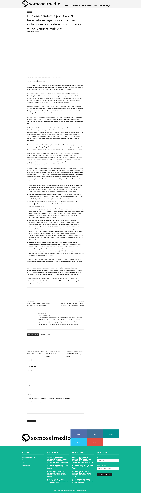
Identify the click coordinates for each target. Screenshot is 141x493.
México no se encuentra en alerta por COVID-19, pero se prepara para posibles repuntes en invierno (35, 353)
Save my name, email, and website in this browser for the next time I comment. (50, 398)
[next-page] (31, 360)
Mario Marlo (31, 31)
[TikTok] (45, 327)
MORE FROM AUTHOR (45, 334)
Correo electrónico (102, 465)
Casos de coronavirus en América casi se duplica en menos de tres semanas (38, 304)
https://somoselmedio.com (44, 315)
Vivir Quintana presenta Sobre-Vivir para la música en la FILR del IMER (57, 480)
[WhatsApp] (39, 35)
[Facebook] (28, 35)
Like (79, 430)
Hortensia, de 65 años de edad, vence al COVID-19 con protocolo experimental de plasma (71, 304)
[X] (32, 35)
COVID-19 (29, 12)
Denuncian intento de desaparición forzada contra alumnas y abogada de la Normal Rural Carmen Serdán (57, 460)
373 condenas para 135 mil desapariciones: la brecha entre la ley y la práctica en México (56, 474)
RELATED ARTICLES (33, 334)
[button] (114, 2)
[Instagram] (42, 327)
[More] (43, 35)
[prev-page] (28, 360)
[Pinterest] (36, 35)
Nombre (99, 458)
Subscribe (94, 438)
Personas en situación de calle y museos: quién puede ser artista (58, 466)
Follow (95, 430)
